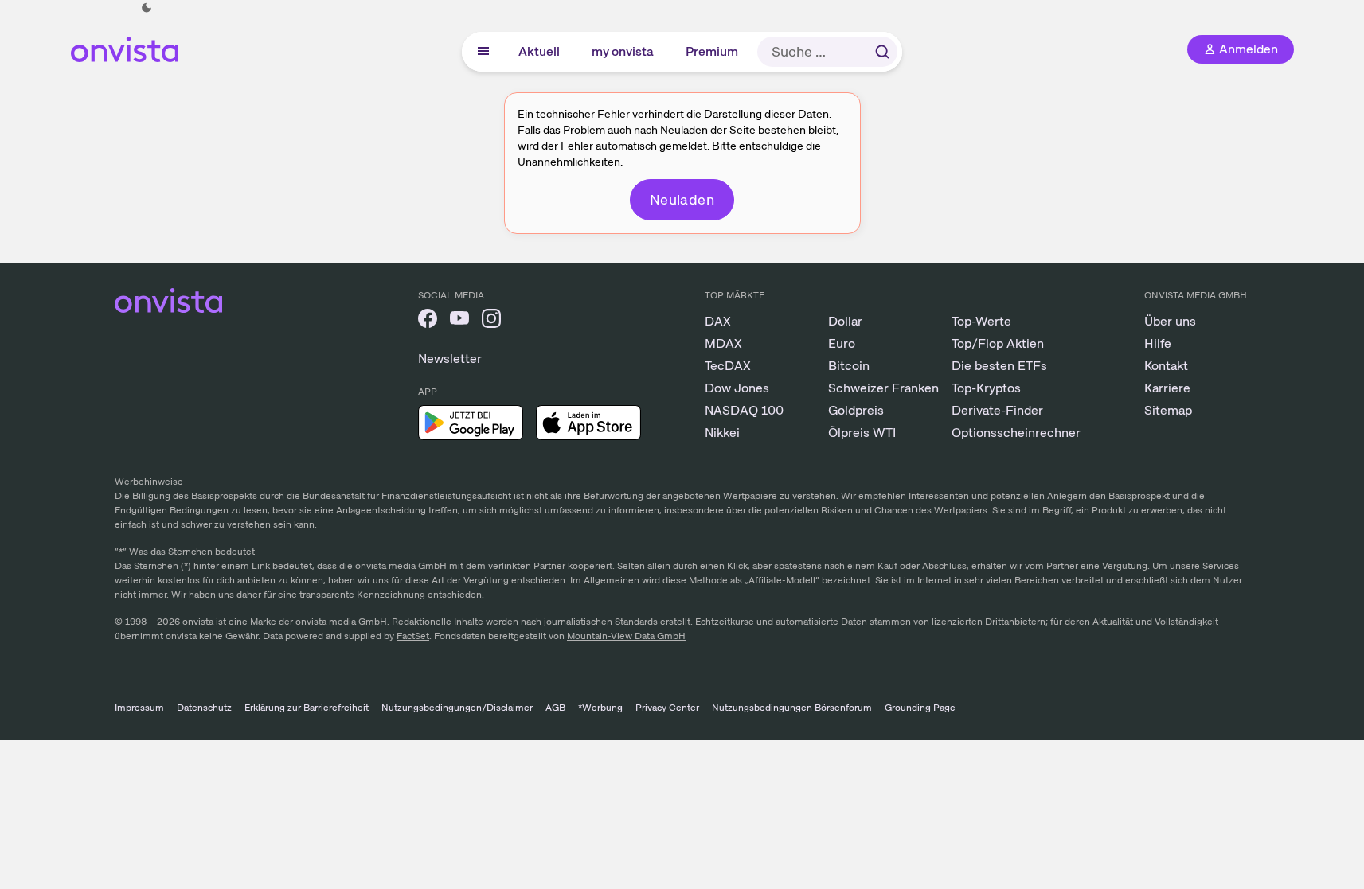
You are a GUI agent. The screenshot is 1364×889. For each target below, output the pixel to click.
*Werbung (600, 707)
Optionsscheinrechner (1016, 432)
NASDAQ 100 (744, 410)
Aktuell (539, 51)
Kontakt (1166, 365)
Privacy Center (667, 707)
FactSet (413, 636)
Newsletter (450, 358)
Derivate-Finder (997, 410)
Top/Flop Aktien (998, 343)
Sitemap (1168, 410)
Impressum (139, 707)
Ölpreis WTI (862, 432)
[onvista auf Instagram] (491, 321)
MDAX (723, 343)
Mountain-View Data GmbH (626, 636)
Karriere (1167, 388)
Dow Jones (737, 388)
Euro (841, 343)
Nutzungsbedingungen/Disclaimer (457, 707)
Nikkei (722, 432)
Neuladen (682, 199)
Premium (712, 51)
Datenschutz (204, 707)
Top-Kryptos (986, 388)
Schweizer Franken (883, 388)
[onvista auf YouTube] (459, 321)
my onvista (623, 51)
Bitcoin (849, 365)
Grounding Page (920, 707)
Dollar (845, 321)
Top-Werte (981, 321)
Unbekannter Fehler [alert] (1176, 38)
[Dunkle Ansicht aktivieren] (146, 8)
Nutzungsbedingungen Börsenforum (792, 707)
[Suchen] (882, 51)
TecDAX (728, 365)
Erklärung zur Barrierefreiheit (306, 707)
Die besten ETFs (999, 365)
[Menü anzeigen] (483, 52)
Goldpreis (856, 410)
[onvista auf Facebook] (427, 321)
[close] (1324, 24)
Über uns (1170, 321)
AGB (555, 707)
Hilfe (1157, 343)
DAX (718, 321)
